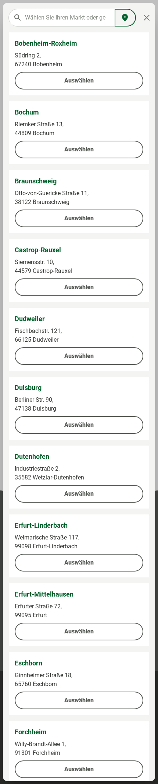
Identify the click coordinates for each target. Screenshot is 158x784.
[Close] (146, 17)
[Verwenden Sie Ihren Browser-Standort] (125, 18)
